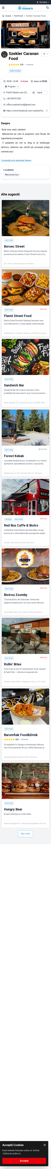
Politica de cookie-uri (12, 1153)
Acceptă (24, 1160)
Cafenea (8, 519)
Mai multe (25, 833)
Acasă (8, 16)
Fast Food (18, 16)
